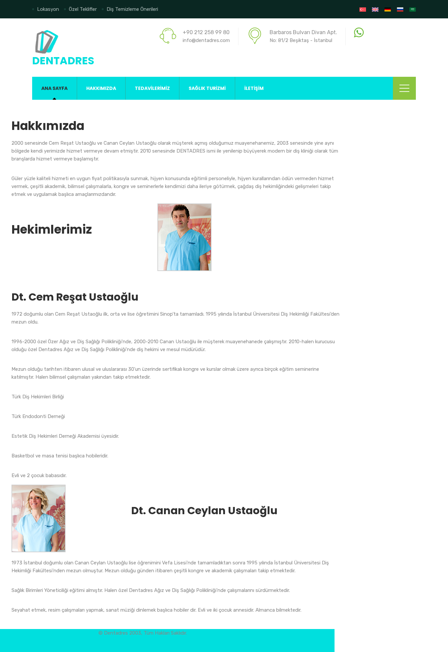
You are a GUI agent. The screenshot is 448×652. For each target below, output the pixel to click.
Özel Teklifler (83, 9)
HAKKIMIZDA (101, 88)
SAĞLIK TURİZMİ (207, 88)
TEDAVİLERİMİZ (152, 88)
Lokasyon (48, 9)
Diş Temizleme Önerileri (132, 9)
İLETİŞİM (254, 88)
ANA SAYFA (54, 88)
